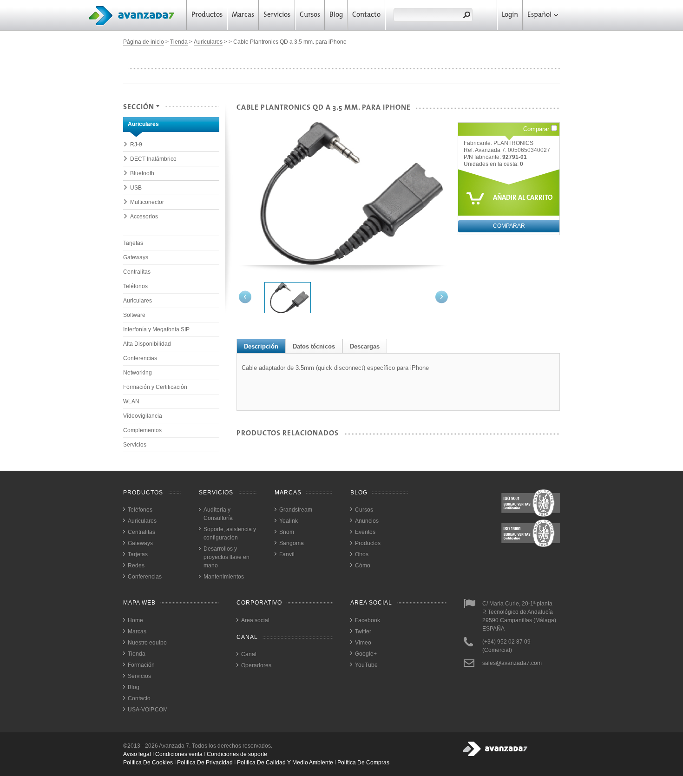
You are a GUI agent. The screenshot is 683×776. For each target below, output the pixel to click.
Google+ (366, 654)
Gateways (135, 257)
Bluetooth (142, 173)
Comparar (537, 128)
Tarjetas (133, 243)
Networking (137, 372)
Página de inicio (143, 42)
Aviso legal (137, 754)
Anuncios (367, 521)
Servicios (276, 15)
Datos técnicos (314, 346)
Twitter (363, 631)
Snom (286, 532)
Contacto (366, 15)
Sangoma (291, 543)
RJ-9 (136, 144)
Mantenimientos (224, 576)
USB (136, 187)
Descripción (261, 346)
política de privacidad (205, 762)
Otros (361, 554)
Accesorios (144, 216)
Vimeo (363, 642)
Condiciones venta (179, 754)
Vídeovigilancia (142, 416)
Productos (207, 15)
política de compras (363, 762)
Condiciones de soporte (237, 754)
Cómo (362, 565)
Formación (141, 665)
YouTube (366, 665)
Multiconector (147, 202)
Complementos (142, 430)
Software (134, 315)
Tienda (179, 42)
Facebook (367, 620)
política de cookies (148, 762)
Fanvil (287, 554)
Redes (136, 565)
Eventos (365, 532)
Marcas (243, 15)
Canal (248, 654)
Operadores (256, 665)
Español (539, 15)
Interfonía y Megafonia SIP (156, 329)
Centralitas (137, 272)
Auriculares (208, 42)
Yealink (288, 521)
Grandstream (295, 509)
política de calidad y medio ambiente (285, 762)
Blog (336, 15)
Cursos (310, 15)
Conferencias (140, 358)
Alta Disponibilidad (147, 344)
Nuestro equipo (147, 642)
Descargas (365, 346)
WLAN (131, 401)
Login (510, 15)
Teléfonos (135, 286)
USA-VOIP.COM (148, 709)
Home (135, 620)
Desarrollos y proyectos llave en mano (227, 557)
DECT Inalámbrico (153, 159)
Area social (255, 620)
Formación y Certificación (155, 387)
